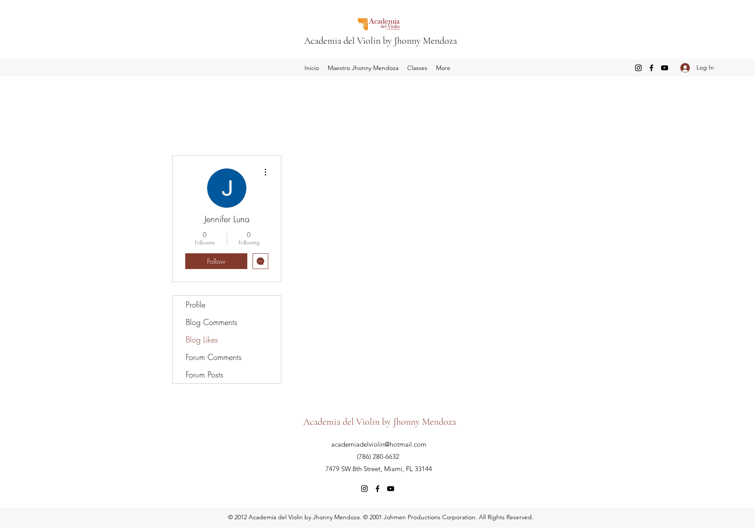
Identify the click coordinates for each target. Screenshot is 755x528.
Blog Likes (202, 339)
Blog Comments (211, 322)
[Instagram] (638, 67)
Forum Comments (214, 357)
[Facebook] (651, 67)
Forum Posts (204, 374)
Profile (195, 304)
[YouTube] (664, 67)
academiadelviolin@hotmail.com (378, 444)
